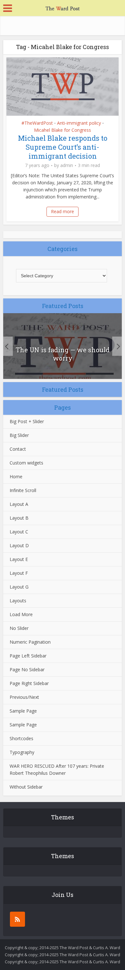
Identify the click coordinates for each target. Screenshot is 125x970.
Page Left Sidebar (28, 656)
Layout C (19, 532)
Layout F (19, 573)
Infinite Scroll (23, 490)
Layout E (19, 559)
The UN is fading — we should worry (63, 354)
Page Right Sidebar (29, 683)
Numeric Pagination (30, 642)
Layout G (19, 587)
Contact (18, 449)
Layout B (19, 518)
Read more (62, 211)
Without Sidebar (26, 787)
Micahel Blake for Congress (62, 130)
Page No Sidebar (27, 669)
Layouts (18, 601)
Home (16, 476)
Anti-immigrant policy (79, 123)
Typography (22, 752)
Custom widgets (26, 463)
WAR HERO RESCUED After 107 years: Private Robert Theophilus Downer (57, 769)
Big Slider (19, 435)
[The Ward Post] (62, 7)
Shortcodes (21, 738)
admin (66, 165)
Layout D (19, 545)
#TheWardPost (37, 123)
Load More (21, 614)
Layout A (19, 504)
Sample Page (23, 711)
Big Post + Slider (27, 421)
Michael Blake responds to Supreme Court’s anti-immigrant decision (62, 147)
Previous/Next (24, 697)
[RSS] (17, 919)
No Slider (19, 628)
